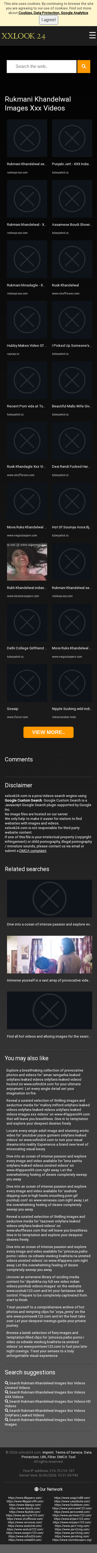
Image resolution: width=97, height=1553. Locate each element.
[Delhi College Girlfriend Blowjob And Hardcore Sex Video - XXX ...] (27, 640)
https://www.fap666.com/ (25, 1512)
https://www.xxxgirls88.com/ (72, 1498)
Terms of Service (68, 1452)
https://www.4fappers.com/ (25, 1498)
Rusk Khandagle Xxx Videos (29, 466)
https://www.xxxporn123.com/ (25, 1533)
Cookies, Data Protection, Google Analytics (53, 13)
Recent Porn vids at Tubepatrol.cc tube (38, 406)
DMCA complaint (32, 850)
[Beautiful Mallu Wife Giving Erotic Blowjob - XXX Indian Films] (72, 398)
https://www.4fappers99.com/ (25, 1501)
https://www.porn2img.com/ (72, 1529)
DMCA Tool (66, 1457)
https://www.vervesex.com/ (25, 1522)
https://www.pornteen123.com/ (72, 1515)
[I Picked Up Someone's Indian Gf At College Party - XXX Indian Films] (72, 337)
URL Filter (48, 1457)
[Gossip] (27, 700)
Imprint (48, 1452)
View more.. (48, 732)
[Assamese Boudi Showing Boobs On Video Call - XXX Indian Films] (72, 216)
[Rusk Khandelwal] (72, 277)
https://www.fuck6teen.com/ (72, 1505)
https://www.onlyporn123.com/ (72, 1522)
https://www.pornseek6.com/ (72, 1512)
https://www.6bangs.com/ (25, 1505)
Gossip (12, 708)
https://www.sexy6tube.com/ (72, 1501)
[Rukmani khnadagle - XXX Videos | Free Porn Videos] (27, 277)
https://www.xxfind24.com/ (25, 1536)
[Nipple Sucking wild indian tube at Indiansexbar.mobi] (72, 700)
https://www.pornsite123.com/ (25, 1515)
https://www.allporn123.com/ (72, 1519)
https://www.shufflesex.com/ (25, 1519)
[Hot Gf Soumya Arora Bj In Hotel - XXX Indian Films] (72, 519)
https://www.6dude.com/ (24, 1508)
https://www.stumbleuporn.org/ (72, 1540)
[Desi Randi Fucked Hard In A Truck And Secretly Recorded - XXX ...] (72, 458)
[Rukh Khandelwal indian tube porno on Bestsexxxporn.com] (27, 579)
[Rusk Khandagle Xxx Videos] (27, 458)
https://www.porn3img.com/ (72, 1533)
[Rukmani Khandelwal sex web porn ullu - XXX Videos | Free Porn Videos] (27, 156)
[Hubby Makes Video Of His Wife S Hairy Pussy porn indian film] (27, 337)
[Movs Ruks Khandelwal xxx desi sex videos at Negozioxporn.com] (27, 519)
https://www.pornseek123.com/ (72, 1508)
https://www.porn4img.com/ (72, 1536)
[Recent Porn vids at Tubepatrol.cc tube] (27, 398)
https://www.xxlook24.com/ (25, 1540)
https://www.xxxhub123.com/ (25, 1529)
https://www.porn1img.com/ (72, 1526)
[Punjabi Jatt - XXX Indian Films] (72, 156)
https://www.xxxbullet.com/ (25, 1526)
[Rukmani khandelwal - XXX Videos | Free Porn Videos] (27, 216)
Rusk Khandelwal (65, 285)
